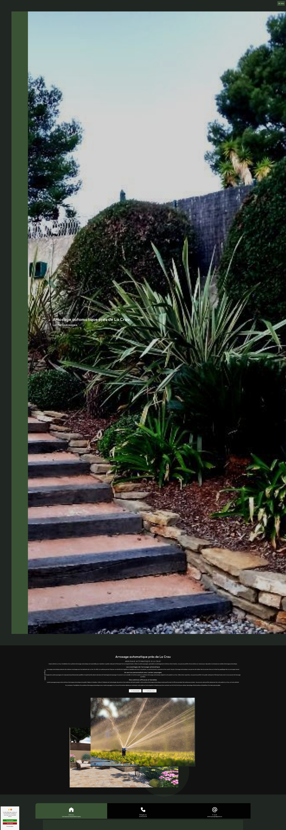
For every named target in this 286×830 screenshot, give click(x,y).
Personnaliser (9, 826)
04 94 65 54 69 (143, 816)
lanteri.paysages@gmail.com (214, 816)
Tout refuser (10, 823)
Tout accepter (10, 820)
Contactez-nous (150, 691)
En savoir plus (136, 691)
